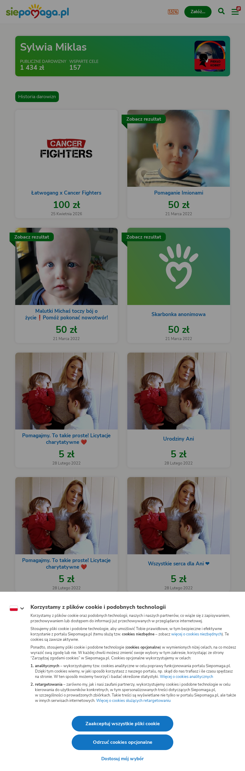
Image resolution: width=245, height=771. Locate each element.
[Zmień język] (17, 608)
